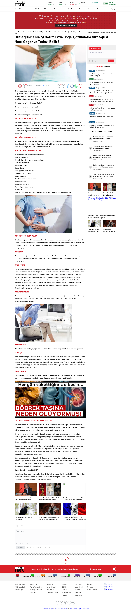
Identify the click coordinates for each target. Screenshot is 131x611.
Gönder (20, 547)
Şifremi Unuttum (92, 590)
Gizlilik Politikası (58, 608)
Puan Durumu (65, 575)
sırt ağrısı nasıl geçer (29, 479)
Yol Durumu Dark (20, 587)
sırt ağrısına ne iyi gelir (44, 479)
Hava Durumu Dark (20, 584)
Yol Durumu (98, 575)
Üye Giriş (89, 584)
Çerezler (65, 608)
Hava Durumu (52, 575)
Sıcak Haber (79, 595)
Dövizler (64, 587)
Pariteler (87, 575)
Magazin (25, 32)
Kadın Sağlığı (33, 32)
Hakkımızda (45, 608)
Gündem (38, 9)
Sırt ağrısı (18, 479)
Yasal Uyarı (86, 608)
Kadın (62, 9)
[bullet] (40, 547)
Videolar (81, 9)
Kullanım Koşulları (77, 608)
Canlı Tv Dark (34, 584)
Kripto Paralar (111, 575)
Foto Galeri (71, 9)
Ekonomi (47, 9)
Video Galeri (78, 587)
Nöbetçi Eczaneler (36, 590)
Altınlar (64, 584)
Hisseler (77, 575)
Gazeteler (100, 9)
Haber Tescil (18, 32)
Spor (55, 9)
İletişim (51, 608)
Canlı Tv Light (19, 590)
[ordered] (38, 547)
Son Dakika (18, 9)
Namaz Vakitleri (28, 575)
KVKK (70, 608)
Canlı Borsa (49, 584)
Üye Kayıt (90, 587)
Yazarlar (90, 9)
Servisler (29, 9)
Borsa (17, 575)
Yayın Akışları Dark (36, 587)
